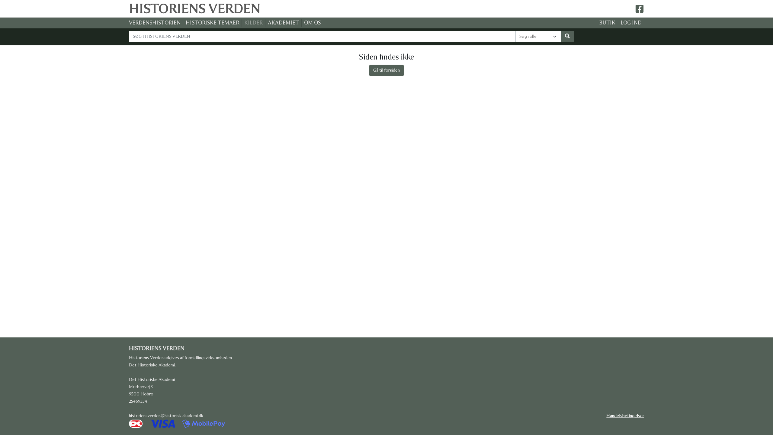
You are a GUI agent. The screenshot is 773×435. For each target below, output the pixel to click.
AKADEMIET (283, 22)
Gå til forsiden (386, 70)
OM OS (312, 22)
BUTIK (607, 22)
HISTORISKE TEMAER (212, 22)
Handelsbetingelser (625, 416)
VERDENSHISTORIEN (155, 22)
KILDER (253, 22)
